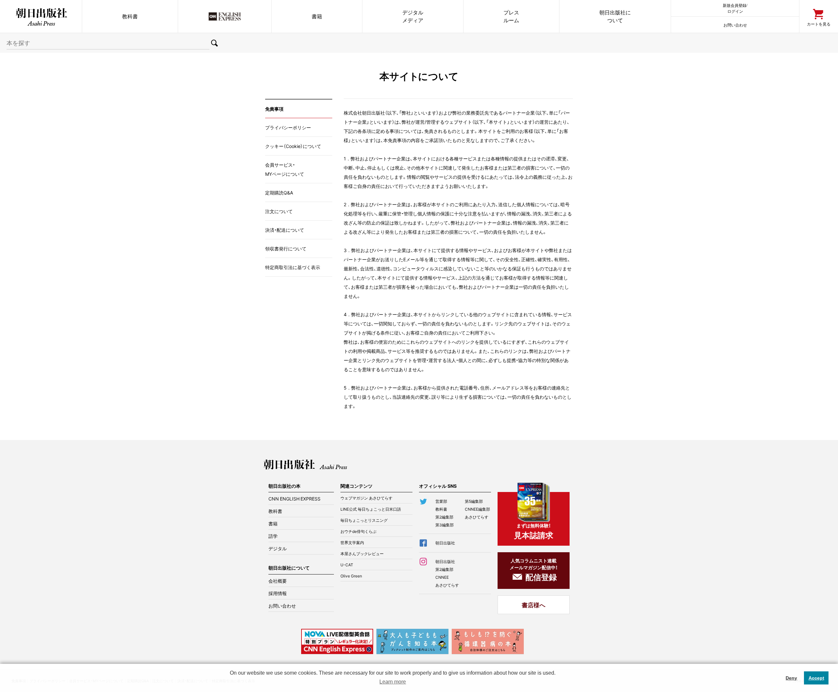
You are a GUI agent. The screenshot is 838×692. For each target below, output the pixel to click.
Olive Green (351, 576)
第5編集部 (474, 501)
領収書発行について (285, 248)
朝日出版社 (41, 16)
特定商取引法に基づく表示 (292, 267)
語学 (273, 536)
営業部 (441, 501)
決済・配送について (284, 230)
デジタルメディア (412, 16)
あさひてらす (476, 517)
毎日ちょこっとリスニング (364, 520)
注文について (279, 211)
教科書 (130, 16)
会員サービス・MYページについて (284, 169)
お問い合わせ (735, 24)
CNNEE (442, 577)
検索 (215, 43)
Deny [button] (791, 678)
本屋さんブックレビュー (362, 553)
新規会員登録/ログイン (735, 8)
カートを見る (818, 24)
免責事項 (274, 108)
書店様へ (533, 604)
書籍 (317, 16)
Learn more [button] (392, 681)
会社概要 (277, 580)
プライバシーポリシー (288, 127)
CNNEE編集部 (477, 509)
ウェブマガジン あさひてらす (366, 498)
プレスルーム (511, 16)
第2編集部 (444, 517)
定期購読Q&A (279, 192)
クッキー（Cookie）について (293, 146)
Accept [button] (816, 678)
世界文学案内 (352, 542)
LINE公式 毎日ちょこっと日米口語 (370, 509)
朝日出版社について (615, 16)
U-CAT (346, 565)
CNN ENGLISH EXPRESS (294, 498)
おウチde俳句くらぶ (358, 531)
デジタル (277, 548)
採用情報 (277, 593)
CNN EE (224, 16)
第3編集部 (444, 525)
